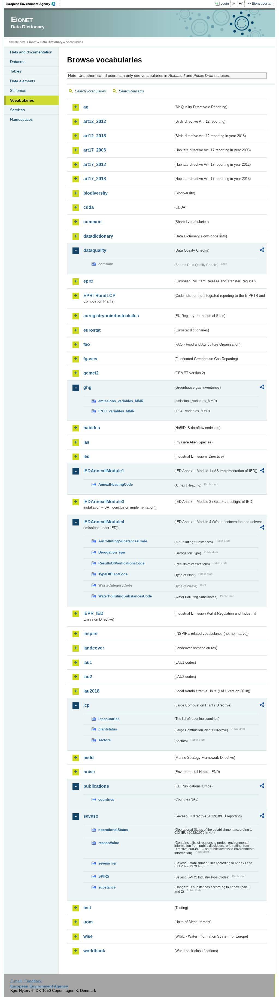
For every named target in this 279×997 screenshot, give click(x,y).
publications (96, 786)
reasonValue (108, 843)
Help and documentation (31, 52)
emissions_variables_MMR (120, 401)
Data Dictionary (51, 42)
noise (89, 771)
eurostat (92, 330)
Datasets (17, 61)
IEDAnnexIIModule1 (103, 471)
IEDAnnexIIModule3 (103, 501)
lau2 (87, 676)
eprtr (88, 281)
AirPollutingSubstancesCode (122, 541)
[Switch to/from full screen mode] (242, 4)
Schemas (18, 90)
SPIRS (103, 876)
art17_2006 (94, 150)
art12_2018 (94, 136)
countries (106, 799)
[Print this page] (235, 4)
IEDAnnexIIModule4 (103, 521)
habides (91, 427)
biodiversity (95, 193)
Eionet (32, 42)
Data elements (22, 81)
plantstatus (107, 729)
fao (86, 344)
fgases (90, 358)
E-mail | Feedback (26, 981)
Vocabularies (22, 100)
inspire (90, 633)
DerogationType (111, 552)
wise (88, 936)
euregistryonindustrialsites (111, 315)
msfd (88, 757)
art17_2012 (94, 164)
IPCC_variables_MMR (116, 411)
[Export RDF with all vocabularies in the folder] (262, 250)
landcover (93, 648)
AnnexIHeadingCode (115, 484)
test (87, 907)
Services (17, 110)
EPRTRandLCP (99, 295)
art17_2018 (94, 178)
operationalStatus (113, 830)
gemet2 (91, 373)
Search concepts (131, 91)
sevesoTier (107, 863)
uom (88, 922)
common (92, 221)
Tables (15, 71)
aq (86, 107)
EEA (32, 4)
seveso (90, 816)
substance (107, 887)
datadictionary (98, 236)
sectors (104, 740)
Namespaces (21, 119)
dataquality (94, 250)
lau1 (87, 662)
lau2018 (91, 691)
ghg (87, 387)
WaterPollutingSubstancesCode (125, 596)
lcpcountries (108, 719)
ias (86, 442)
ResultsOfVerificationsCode (121, 563)
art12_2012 (94, 121)
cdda (88, 207)
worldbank (94, 950)
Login (224, 3)
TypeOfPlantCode (113, 574)
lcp (86, 705)
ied (86, 456)
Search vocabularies (90, 91)
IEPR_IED (93, 613)
